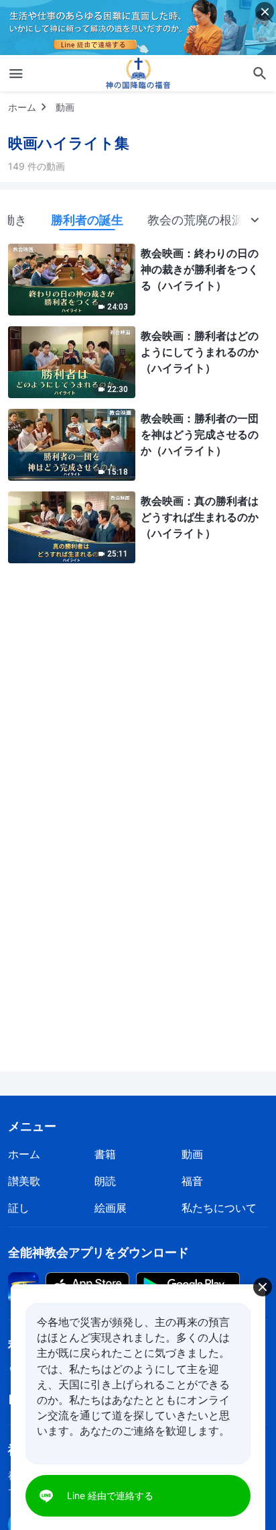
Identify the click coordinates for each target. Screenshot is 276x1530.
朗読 (105, 1181)
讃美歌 (24, 1181)
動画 (65, 107)
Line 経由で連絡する (110, 1495)
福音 (192, 1181)
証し (18, 1207)
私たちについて (219, 1207)
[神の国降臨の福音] (138, 73)
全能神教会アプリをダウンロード (98, 1252)
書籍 (105, 1154)
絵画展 (110, 1207)
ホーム (22, 107)
